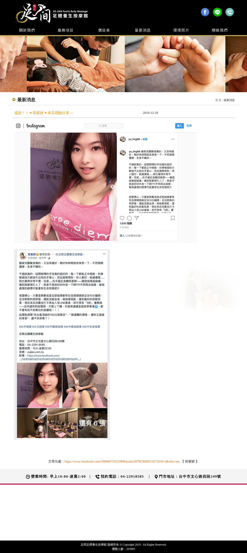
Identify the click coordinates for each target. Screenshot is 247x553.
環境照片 (181, 30)
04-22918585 (132, 476)
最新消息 (143, 30)
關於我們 (27, 30)
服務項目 (66, 30)
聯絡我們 (220, 30)
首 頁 (218, 100)
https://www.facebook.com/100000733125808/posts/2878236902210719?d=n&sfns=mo (122, 461)
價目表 (104, 30)
